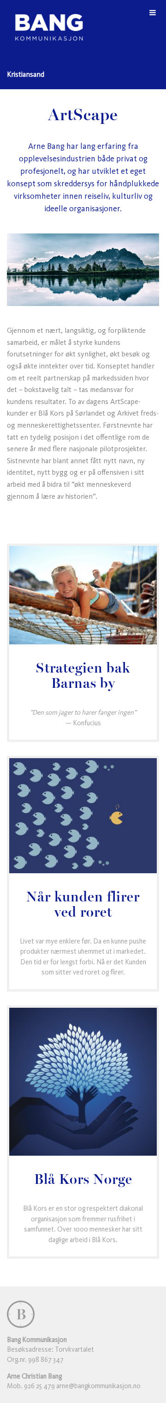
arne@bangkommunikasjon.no (98, 1386)
